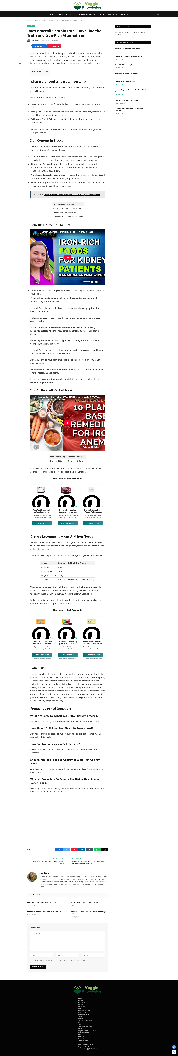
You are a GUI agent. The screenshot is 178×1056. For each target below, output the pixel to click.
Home (52, 14)
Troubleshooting (83, 1041)
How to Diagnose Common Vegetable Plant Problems (130, 91)
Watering (81, 1037)
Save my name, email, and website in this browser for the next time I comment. (59, 960)
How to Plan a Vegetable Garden (126, 100)
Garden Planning (83, 1033)
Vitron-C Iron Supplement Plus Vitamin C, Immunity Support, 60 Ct (42, 644)
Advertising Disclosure (85, 1021)
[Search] (158, 14)
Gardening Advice (87, 14)
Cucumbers (81, 1003)
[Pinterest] (20, 64)
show (45, 71)
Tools (101, 14)
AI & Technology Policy (85, 1027)
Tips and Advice (120, 51)
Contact (80, 1019)
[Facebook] (20, 58)
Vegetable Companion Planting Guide (128, 56)
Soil (79, 1035)
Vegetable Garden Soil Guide (125, 81)
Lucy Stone (36, 40)
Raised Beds (82, 1039)
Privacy (80, 1023)
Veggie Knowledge (84, 1011)
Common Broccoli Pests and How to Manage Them (88, 913)
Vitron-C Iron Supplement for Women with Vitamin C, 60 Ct (93, 644)
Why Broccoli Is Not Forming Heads (84, 902)
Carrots (80, 1000)
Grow (80, 999)
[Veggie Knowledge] (89, 6)
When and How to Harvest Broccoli (41, 902)
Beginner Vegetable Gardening (87, 1031)
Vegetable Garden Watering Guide (127, 73)
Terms (80, 1025)
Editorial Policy (82, 1013)
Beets (80, 1008)
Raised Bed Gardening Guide (125, 65)
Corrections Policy (83, 1015)
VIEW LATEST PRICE (42, 523)
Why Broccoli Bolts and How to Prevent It (44, 912)
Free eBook (112, 14)
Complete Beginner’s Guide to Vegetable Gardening (129, 110)
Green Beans (82, 1007)
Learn (80, 1029)
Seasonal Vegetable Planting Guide (127, 48)
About (123, 14)
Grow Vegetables (66, 14)
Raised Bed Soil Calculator (86, 1045)
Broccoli (31, 25)
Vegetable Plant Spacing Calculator (89, 1047)
